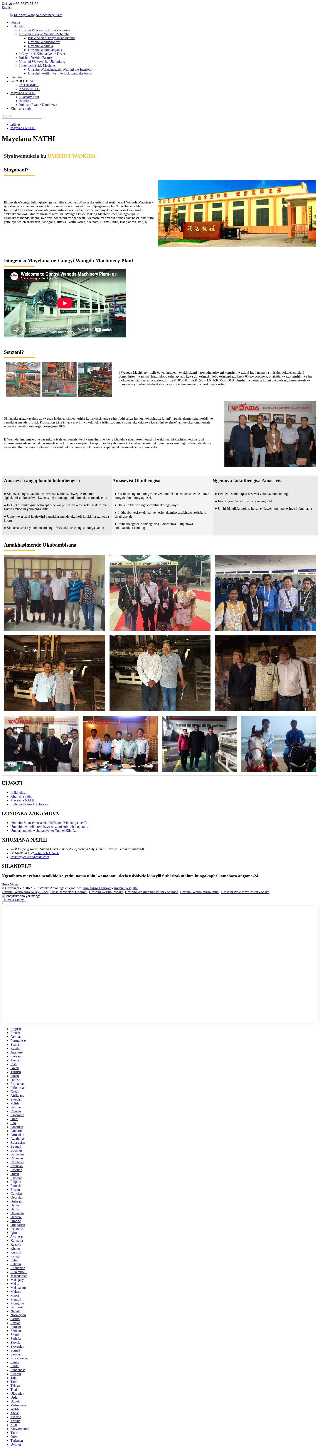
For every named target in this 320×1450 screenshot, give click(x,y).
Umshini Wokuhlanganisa (45, 50)
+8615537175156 (26, 3)
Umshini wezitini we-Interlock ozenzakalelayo (60, 73)
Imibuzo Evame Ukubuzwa (38, 105)
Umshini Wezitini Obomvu (68, 892)
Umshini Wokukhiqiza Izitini (199, 892)
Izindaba (16, 77)
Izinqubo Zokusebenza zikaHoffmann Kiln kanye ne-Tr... (49, 823)
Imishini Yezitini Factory (36, 57)
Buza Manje (10, 884)
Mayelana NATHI (22, 93)
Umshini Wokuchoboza (44, 42)
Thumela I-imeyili (14, 900)
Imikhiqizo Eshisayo (97, 888)
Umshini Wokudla (40, 46)
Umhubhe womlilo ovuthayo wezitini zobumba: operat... (49, 826)
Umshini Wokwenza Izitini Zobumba (44, 30)
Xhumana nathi (21, 108)
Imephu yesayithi (126, 888)
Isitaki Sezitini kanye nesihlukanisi (51, 38)
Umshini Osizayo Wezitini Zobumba (44, 34)
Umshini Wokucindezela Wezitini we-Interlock (60, 69)
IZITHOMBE (29, 85)
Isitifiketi (25, 101)
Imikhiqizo (17, 26)
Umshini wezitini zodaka (106, 892)
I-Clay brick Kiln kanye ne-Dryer (42, 54)
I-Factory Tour (29, 97)
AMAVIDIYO (29, 89)
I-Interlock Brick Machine (37, 65)
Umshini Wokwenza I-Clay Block (25, 892)
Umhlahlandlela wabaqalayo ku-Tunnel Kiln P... (43, 830)
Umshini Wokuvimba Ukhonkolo (42, 61)
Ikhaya (15, 22)
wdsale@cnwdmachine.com (29, 857)
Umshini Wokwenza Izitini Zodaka (245, 892)
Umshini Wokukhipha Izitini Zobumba (151, 892)
